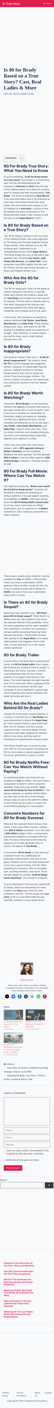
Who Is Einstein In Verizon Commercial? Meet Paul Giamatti (17, 1303)
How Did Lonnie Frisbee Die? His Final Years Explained (19, 1272)
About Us (37, 1394)
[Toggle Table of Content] (20, 158)
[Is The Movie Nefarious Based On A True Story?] (13, 1014)
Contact (48, 1393)
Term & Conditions (21, 1394)
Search (3, 1180)
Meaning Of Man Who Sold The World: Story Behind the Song (18, 1293)
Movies (10, 1064)
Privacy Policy (6, 1394)
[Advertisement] (27, 34)
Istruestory (31, 887)
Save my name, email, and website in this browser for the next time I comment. (28, 1152)
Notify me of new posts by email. (22, 1160)
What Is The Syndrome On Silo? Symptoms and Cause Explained (18, 1282)
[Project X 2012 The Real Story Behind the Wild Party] (35, 1014)
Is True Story (11, 3)
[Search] (49, 1185)
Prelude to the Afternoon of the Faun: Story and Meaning (19, 1264)
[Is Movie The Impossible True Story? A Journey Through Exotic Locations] (13, 1037)
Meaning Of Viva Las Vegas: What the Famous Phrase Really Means (18, 1314)
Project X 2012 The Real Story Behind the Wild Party (34, 1024)
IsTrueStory (42, 1401)
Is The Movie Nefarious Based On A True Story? (13, 1024)
